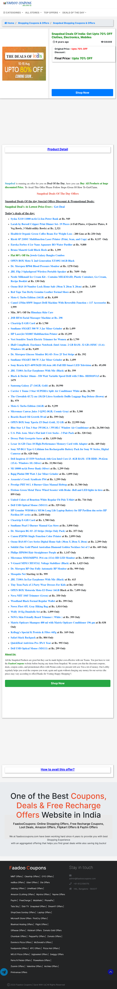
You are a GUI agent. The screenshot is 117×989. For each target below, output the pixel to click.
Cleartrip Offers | (32, 876)
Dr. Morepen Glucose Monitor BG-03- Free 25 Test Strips (42, 354)
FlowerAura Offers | (42, 960)
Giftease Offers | (18, 930)
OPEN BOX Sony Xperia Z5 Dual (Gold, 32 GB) (37, 422)
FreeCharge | (25, 900)
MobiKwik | (38, 900)
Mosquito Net (18, 574)
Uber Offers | (32, 882)
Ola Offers (45, 882)
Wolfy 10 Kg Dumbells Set (25, 611)
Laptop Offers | (45, 912)
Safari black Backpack (23, 637)
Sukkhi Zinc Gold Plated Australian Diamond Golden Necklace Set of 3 (50, 547)
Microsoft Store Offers (21, 918)
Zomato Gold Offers (52, 930)
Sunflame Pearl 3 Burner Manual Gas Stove (35, 525)
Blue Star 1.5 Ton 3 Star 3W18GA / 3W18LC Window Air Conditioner (50, 427)
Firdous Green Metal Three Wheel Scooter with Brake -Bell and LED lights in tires (57, 490)
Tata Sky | (15, 906)
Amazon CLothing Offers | (23, 894)
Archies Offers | (51, 966)
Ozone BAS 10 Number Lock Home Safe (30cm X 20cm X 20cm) (46, 286)
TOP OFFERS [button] (51, 12)
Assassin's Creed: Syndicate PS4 (28, 479)
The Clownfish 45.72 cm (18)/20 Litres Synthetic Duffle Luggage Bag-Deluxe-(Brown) (57, 396)
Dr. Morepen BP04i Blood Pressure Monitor (35, 266)
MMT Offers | (17, 876)
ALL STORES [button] (32, 12)
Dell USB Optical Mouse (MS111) (29, 505)
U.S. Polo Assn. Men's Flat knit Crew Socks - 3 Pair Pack (42, 433)
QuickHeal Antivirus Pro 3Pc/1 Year (31, 643)
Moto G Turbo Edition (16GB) (27, 297)
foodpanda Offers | (20, 948)
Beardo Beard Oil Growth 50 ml (28, 417)
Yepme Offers (58, 894)
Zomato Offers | (54, 936)
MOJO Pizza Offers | (20, 954)
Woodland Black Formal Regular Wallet (33, 601)
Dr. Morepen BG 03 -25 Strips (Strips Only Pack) (38, 531)
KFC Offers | (36, 948)
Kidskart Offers (35, 930)
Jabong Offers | (18, 888)
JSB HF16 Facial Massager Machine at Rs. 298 (36, 318)
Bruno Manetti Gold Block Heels (29, 250)
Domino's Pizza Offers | (22, 942)
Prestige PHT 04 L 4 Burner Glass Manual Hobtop (39, 484)
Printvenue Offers (19, 972)
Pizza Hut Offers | (51, 948)
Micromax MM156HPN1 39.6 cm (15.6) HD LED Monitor (43, 558)
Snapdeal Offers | (38, 906)
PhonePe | (49, 900)
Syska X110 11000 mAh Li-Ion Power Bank (34, 219)
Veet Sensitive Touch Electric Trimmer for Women (38, 339)
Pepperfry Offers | (37, 936)
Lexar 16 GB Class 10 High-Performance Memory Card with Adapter (49, 444)
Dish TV (25, 906)
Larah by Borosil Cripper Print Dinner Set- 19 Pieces (40, 224)
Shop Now (82, 92)
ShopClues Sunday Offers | (23, 912)
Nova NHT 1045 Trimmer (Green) (29, 595)
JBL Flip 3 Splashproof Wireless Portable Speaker (38, 271)
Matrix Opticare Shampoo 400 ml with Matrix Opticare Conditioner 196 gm (53, 622)
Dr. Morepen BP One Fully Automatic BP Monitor (39, 568)
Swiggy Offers (56, 954)
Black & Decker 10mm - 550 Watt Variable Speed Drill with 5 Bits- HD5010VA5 (55, 376)
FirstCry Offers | (40, 918)
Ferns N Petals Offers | (21, 960)
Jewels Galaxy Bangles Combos (47, 255)
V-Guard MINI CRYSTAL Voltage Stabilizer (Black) (40, 563)
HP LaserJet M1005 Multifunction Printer (34, 334)
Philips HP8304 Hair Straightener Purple (33, 552)
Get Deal (59, 207)
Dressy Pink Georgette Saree (26, 438)
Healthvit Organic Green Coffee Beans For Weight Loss (41, 234)
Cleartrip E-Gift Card (23, 323)
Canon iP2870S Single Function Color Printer (36, 536)
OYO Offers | (48, 876)
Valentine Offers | (35, 966)
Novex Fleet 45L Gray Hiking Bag (29, 606)
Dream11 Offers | (56, 906)
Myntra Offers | (43, 894)
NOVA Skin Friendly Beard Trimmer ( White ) (36, 617)
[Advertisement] (82, 74)
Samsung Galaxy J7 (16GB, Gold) (29, 385)
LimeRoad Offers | (35, 888)
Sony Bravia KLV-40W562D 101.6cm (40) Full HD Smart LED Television (51, 365)
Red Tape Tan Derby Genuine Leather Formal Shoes (40, 292)
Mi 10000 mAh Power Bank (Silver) (30, 468)
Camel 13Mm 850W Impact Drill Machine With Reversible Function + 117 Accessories (58, 302)
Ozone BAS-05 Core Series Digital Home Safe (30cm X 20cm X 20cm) (49, 541)
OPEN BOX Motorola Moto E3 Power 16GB (35, 590)
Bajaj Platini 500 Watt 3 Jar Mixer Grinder (34, 474)
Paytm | (14, 900)
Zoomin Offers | (18, 966)
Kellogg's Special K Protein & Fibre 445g (33, 632)
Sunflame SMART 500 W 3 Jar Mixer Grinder (36, 328)
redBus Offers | (18, 882)
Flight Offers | (42, 924)
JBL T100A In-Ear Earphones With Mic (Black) (37, 370)
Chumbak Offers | (19, 936)
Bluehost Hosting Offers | (22, 924)
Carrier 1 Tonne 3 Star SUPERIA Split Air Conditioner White (45, 391)
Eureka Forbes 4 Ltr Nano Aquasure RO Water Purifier (41, 244)
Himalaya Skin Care (42, 312)
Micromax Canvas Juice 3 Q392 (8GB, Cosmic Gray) (40, 411)
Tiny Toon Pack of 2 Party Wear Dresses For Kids (38, 585)
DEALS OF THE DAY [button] (73, 12)
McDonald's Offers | (43, 942)
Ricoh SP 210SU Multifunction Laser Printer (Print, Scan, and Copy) (49, 239)
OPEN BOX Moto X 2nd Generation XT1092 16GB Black (42, 261)
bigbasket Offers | (40, 954)
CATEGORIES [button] (13, 12)
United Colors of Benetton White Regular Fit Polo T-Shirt (42, 499)
